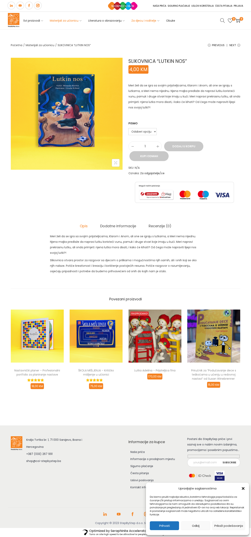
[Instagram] (37, 5)
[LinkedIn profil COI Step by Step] (105, 516)
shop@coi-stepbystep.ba (43, 461)
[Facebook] (29, 5)
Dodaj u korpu (183, 146)
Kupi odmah (149, 156)
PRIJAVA (238, 5)
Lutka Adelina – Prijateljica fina (155, 370)
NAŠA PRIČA (159, 5)
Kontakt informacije (143, 487)
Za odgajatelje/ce (152, 173)
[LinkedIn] (11, 5)
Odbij (195, 526)
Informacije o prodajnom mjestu (152, 459)
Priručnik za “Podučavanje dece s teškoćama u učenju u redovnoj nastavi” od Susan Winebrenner (213, 374)
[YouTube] (20, 5)
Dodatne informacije (118, 226)
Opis (84, 226)
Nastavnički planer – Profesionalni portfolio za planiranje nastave (37, 372)
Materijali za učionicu (40, 45)
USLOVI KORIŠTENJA (202, 5)
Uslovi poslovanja (142, 480)
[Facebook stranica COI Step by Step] (132, 516)
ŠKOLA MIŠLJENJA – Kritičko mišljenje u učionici (96, 372)
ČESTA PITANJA (223, 5)
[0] (230, 20)
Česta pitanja (139, 473)
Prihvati (164, 526)
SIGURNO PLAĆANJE (179, 5)
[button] (243, 488)
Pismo (133, 123)
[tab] (84, 226)
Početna (16, 45)
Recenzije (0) (160, 226)
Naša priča (137, 452)
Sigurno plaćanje (141, 466)
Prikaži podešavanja (228, 526)
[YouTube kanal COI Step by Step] (118, 516)
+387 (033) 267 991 (39, 454)
